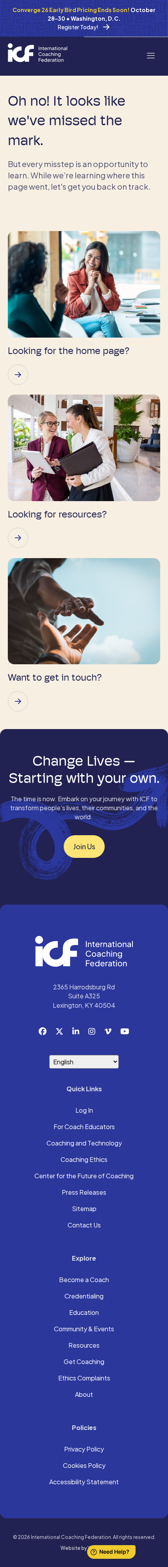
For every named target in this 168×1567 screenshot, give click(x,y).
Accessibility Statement (84, 1482)
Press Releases (84, 1192)
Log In (84, 1110)
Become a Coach (84, 1280)
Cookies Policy (84, 1465)
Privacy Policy (84, 1449)
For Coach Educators (84, 1127)
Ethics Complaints (84, 1378)
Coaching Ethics (84, 1159)
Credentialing (84, 1296)
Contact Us (84, 1225)
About (84, 1394)
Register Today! (78, 26)
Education (84, 1312)
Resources (84, 1345)
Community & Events (84, 1329)
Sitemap (84, 1209)
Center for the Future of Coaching (84, 1176)
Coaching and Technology (84, 1143)
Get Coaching (84, 1362)
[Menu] (150, 55)
